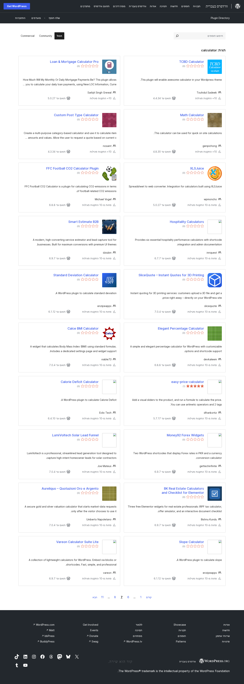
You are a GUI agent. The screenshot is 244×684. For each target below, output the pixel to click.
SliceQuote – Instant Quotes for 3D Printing (171, 275)
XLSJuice (197, 168)
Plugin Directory (220, 17)
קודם (148, 597)
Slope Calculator (191, 542)
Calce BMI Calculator (83, 328)
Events (94, 630)
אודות (226, 624)
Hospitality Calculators (187, 222)
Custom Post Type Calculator (76, 115)
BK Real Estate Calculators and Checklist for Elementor (183, 490)
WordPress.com (43, 624)
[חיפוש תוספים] (177, 35)
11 (102, 597)
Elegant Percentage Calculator (181, 328)
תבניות (182, 630)
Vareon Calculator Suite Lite (77, 542)
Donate (92, 635)
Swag (93, 641)
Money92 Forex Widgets (185, 435)
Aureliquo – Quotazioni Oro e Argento (70, 488)
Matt (50, 630)
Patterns (181, 641)
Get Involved (90, 624)
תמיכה (138, 630)
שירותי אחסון (223, 635)
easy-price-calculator (187, 382)
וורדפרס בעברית (187, 661)
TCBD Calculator (191, 62)
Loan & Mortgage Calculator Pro (74, 62)
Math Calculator (192, 115)
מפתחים (137, 635)
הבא (95, 597)
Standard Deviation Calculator (76, 275)
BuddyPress (45, 641)
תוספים (182, 635)
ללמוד (139, 624)
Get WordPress (17, 6)
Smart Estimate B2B (83, 222)
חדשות (226, 630)
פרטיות (226, 641)
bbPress (48, 635)
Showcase (180, 624)
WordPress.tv (132, 641)
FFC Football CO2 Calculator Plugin (72, 168)
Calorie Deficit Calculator (80, 382)
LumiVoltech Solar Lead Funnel (75, 435)
